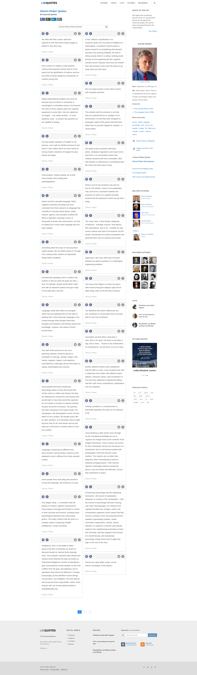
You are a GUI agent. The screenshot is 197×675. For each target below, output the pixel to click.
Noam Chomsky (146, 204)
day (148, 402)
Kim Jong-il (153, 31)
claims (134, 134)
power (140, 396)
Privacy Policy (54, 669)
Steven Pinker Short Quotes (143, 161)
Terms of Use (44, 669)
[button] (154, 2)
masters (148, 131)
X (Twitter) (71, 641)
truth (142, 125)
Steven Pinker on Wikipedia (145, 141)
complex (135, 131)
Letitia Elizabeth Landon (144, 370)
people (140, 122)
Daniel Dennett (146, 221)
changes (141, 128)
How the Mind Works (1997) (143, 109)
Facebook (71, 635)
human (134, 122)
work (141, 399)
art (146, 399)
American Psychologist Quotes (142, 168)
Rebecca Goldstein (147, 234)
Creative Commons (144, 82)
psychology (136, 125)
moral (147, 125)
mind (135, 399)
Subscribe (152, 635)
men (142, 402)
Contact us (43, 648)
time (151, 125)
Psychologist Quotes (139, 173)
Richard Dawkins (146, 196)
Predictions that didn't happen (103, 635)
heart (151, 399)
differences (152, 128)
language (146, 122)
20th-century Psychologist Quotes (143, 177)
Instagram (71, 638)
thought (136, 402)
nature (146, 393)
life (146, 128)
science (141, 131)
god (135, 396)
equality (134, 128)
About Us (64, 669)
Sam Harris (144, 212)
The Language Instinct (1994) (144, 112)
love (140, 393)
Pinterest (71, 644)
